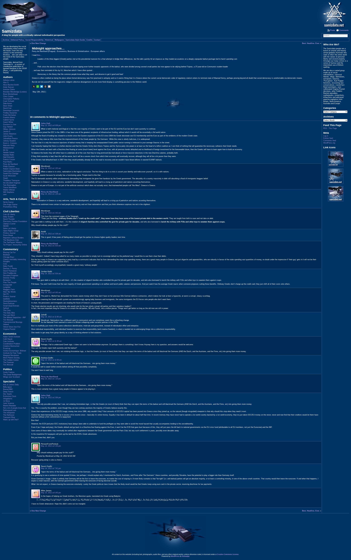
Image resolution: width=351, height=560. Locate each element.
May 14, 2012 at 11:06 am (51, 317)
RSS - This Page (330, 128)
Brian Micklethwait (10, 94)
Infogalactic (7, 399)
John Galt (45, 123)
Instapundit (7, 285)
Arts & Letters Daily (11, 385)
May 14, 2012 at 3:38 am (51, 234)
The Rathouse (8, 415)
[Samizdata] (175, 13)
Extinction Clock (9, 396)
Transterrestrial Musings (12, 322)
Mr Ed (5, 150)
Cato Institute (8, 341)
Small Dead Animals (11, 306)
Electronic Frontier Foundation (15, 221)
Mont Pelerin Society (11, 358)
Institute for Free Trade (12, 353)
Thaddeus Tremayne (11, 180)
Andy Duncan (8, 87)
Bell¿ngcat (7, 387)
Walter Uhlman (9, 190)
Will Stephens (8, 192)
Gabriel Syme (8, 120)
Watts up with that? (11, 420)
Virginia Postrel (9, 329)
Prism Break (8, 235)
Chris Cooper (8, 96)
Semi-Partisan (8, 303)
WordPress (175, 556)
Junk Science (8, 403)
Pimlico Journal (9, 233)
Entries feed (328, 138)
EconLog (6, 348)
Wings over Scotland (11, 377)
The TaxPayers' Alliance (12, 242)
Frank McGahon (9, 115)
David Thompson (10, 271)
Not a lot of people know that (14, 408)
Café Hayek (7, 339)
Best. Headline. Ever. (311, 43)
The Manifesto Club (11, 240)
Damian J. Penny (10, 268)
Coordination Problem (11, 344)
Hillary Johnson (9, 129)
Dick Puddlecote (9, 273)
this (38, 55)
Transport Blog (9, 417)
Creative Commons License (228, 554)
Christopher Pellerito (11, 99)
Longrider (6, 287)
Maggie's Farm (9, 289)
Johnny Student (9, 141)
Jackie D (6, 131)
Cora (5, 264)
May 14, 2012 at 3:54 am (51, 274)
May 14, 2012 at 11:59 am (51, 360)
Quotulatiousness (10, 301)
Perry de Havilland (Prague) (43, 51)
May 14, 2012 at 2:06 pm (51, 397)
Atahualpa (185, 556)
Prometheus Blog (10, 207)
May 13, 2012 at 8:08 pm (51, 125)
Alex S (6, 82)
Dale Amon (7, 103)
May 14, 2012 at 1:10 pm (51, 379)
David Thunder (9, 219)
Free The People (9, 282)
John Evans (8, 136)
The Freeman (8, 362)
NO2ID (6, 226)
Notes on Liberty (9, 228)
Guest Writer (8, 122)
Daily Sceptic (8, 217)
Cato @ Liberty (9, 214)
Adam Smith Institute (11, 337)
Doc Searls (7, 394)
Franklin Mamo (9, 117)
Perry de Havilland (10, 164)
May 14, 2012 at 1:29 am (51, 194)
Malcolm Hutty (9, 145)
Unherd (6, 324)
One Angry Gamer (10, 204)
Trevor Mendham (10, 187)
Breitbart (6, 255)
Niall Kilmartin (8, 157)
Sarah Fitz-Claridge (10, 173)
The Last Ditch (9, 315)
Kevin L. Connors (10, 143)
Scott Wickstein (9, 176)
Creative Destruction (11, 346)
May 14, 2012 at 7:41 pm (51, 468)
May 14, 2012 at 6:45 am (51, 292)
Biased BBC (8, 389)
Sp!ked (6, 308)
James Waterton (9, 134)
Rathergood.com (9, 410)
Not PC (6, 294)
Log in (325, 136)
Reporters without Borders (13, 238)
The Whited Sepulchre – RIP (14, 317)
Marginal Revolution (11, 355)
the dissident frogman (11, 183)
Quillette (6, 299)
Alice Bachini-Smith (11, 85)
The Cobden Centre (11, 360)
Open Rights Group (10, 231)
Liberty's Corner (9, 224)
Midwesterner (8, 148)
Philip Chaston (9, 166)
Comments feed (329, 140)
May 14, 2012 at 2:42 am (51, 213)
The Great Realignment (12, 375)
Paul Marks (7, 162)
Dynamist (7, 280)
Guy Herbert (8, 127)
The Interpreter (9, 413)
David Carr (7, 108)
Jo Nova (6, 401)
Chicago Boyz (8, 257)
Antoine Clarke (9, 89)
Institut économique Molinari (14, 351)
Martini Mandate (9, 406)
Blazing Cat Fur (9, 252)
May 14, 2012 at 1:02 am (51, 168)
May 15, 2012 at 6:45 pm (51, 493)
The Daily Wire (9, 313)
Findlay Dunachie (10, 113)
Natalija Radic (8, 155)
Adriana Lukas (9, 80)
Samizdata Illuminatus (12, 171)
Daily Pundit (8, 266)
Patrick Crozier (9, 159)
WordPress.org (329, 143)
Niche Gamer (8, 202)
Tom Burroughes (9, 185)
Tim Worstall (8, 320)
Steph (5, 178)
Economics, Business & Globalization (73, 51)
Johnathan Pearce (10, 138)
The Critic (7, 310)
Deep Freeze (8, 392)
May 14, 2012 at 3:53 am (51, 246)
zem (5, 194)
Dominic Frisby (9, 278)
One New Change (38, 43)
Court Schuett (8, 101)
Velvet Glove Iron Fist (11, 327)
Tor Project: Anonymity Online (15, 245)
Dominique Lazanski (11, 110)
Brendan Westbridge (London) (15, 92)
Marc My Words (9, 292)
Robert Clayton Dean (11, 169)
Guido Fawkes (9, 372)
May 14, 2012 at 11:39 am (51, 341)
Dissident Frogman (10, 275)
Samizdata (12, 31)
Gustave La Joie (9, 124)
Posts (332, 30)
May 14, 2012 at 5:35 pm (51, 446)
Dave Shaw (7, 106)
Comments (344, 30)
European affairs (98, 51)
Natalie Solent (8, 152)
